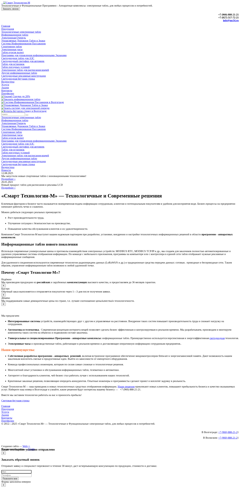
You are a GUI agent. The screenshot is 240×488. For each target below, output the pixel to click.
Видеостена (7, 81)
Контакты (6, 90)
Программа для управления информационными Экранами (34, 55)
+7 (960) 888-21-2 (227, 432)
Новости (6, 170)
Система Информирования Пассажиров (23, 43)
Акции (5, 87)
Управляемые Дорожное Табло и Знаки (23, 40)
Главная (5, 26)
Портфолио (7, 93)
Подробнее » (8, 179)
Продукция (7, 29)
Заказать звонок (11, 9)
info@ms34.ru (231, 20)
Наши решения (126, 386)
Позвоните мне (10, 478)
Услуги (5, 84)
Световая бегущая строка (15, 400)
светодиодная (217, 338)
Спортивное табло (11, 46)
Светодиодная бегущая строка (18, 78)
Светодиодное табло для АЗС (17, 58)
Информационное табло (14, 34)
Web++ (26, 446)
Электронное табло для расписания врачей (25, 70)
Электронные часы (12, 49)
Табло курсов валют (12, 52)
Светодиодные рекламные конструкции (23, 75)
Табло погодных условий (15, 67)
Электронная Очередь (13, 37)
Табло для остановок (12, 64)
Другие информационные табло (19, 73)
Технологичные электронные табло (21, 31)
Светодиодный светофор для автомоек (22, 61)
